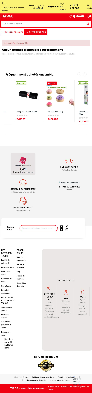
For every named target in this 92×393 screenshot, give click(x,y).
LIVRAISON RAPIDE (69, 167)
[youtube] (61, 226)
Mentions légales (5, 316)
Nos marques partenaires (60, 380)
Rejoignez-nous (5, 333)
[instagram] (66, 229)
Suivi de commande (21, 258)
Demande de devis (6, 280)
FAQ (66, 298)
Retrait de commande (5, 291)
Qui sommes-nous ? (6, 308)
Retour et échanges (21, 266)
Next (85, 74)
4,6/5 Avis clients (63, 7)
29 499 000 (49, 294)
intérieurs (36, 8)
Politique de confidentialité (43, 377)
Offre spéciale (37, 32)
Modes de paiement (21, 277)
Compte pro (6, 286)
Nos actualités (7, 297)
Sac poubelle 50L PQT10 (27, 112)
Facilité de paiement (5, 261)
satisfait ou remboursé (23, 189)
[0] (70, 16)
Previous (79, 74)
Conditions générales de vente (6, 325)
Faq (18, 272)
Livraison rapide (7, 267)
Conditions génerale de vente (34, 380)
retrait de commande (69, 187)
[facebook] (66, 226)
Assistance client (5, 273)
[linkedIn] (61, 229)
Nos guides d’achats (21, 284)
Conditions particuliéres (68, 377)
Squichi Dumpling (55, 112)
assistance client (23, 207)
